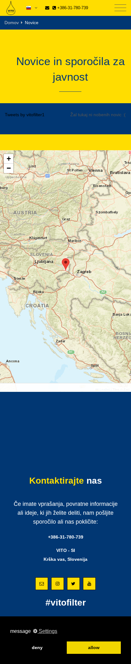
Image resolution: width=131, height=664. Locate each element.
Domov (11, 22)
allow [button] (94, 647)
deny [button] (37, 647)
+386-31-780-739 (72, 7)
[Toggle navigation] (120, 8)
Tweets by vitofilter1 (25, 114)
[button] (65, 265)
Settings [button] (47, 631)
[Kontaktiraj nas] (47, 7)
